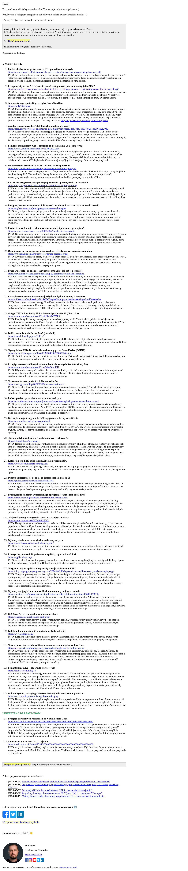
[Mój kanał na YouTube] (34, 861)
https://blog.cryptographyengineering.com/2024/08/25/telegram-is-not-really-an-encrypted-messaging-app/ (61, 571)
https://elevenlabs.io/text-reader (23, 441)
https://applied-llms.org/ (20, 557)
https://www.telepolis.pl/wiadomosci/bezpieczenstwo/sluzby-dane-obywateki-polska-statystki (54, 72)
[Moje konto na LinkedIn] (42, 861)
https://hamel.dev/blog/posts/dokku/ (26, 336)
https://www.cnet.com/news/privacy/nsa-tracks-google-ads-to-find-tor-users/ (46, 647)
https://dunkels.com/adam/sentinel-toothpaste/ (31, 543)
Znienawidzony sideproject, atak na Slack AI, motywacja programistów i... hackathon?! (66, 781)
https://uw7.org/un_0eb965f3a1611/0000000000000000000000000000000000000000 (50, 721)
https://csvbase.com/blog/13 (22, 670)
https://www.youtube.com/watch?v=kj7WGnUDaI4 (33, 148)
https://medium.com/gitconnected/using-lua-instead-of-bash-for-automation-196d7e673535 (53, 594)
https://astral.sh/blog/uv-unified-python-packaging (33, 696)
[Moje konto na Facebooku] (26, 861)
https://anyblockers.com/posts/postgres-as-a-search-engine (37, 208)
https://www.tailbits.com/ (20, 633)
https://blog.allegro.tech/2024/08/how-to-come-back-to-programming (42, 185)
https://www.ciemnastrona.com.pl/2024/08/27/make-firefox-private (41, 231)
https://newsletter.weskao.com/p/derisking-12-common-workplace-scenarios (46, 273)
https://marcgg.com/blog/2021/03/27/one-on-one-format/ (36, 384)
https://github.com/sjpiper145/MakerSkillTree (31, 480)
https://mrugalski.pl (33, 854)
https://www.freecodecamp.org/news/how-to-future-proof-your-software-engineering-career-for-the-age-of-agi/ (63, 89)
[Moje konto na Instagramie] (30, 861)
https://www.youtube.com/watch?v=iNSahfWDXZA (34, 316)
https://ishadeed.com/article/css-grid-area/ (29, 616)
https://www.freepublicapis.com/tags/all (28, 463)
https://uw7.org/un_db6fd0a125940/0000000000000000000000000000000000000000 (50, 744)
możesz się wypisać (68, 867)
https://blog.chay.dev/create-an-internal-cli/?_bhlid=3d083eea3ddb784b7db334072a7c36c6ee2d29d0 (58, 128)
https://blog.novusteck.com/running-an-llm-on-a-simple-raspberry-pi (42, 168)
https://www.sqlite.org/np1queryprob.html (29, 421)
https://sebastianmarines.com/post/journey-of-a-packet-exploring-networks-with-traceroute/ (53, 401)
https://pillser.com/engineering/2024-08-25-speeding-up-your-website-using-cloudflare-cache (54, 299)
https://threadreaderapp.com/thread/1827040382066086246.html (40, 353)
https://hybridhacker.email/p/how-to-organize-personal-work (38, 253)
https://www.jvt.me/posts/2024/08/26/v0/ (28, 520)
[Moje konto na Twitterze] (38, 861)
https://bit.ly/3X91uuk (19, 106)
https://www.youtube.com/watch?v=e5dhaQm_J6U (33, 367)
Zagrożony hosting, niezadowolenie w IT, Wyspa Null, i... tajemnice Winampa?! (62, 793)
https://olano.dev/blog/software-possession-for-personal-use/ (38, 497)
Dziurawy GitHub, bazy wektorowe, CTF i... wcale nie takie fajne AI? (57, 790)
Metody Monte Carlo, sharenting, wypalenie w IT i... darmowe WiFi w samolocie (63, 796)
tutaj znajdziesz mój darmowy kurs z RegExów (84, 120)
